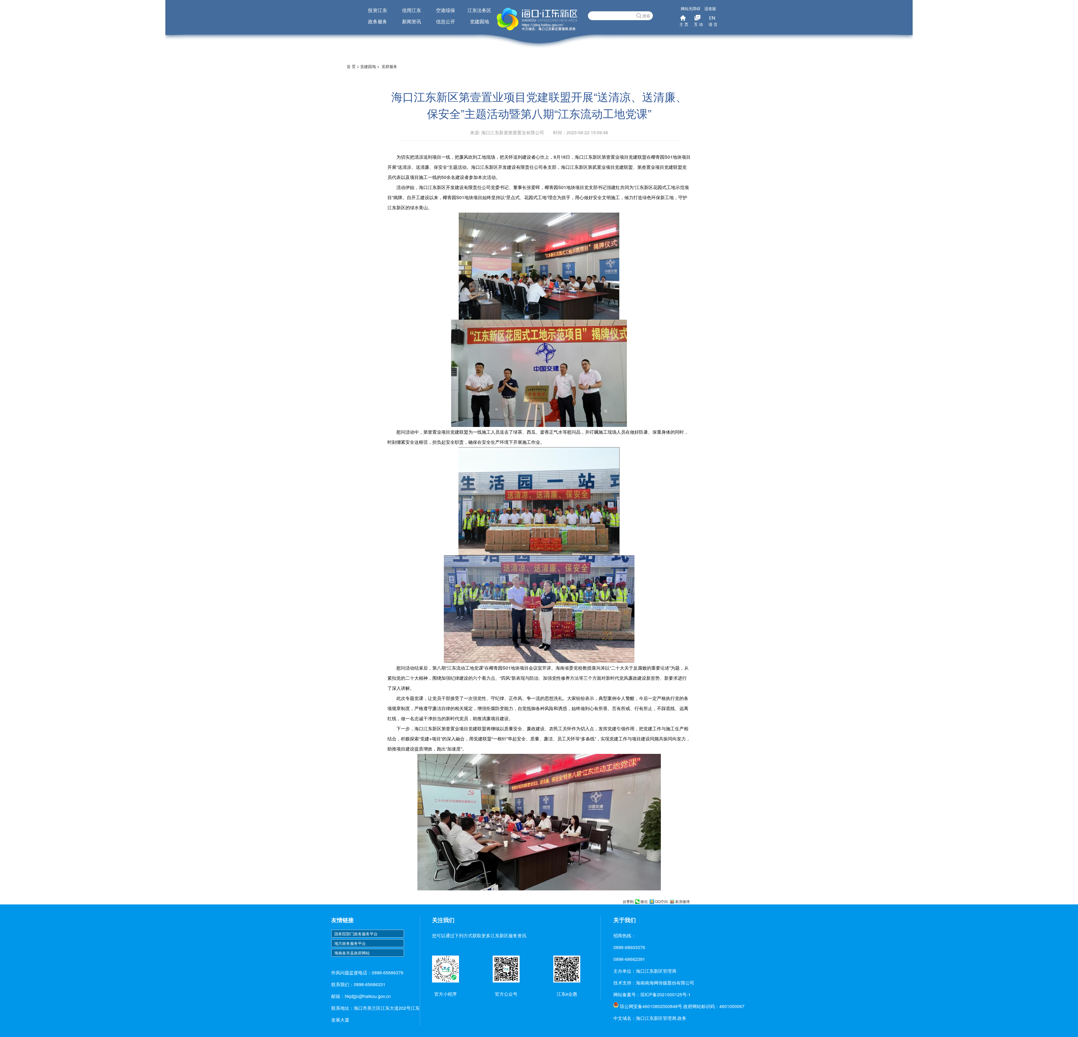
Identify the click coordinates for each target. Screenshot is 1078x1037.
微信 (644, 901)
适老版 (710, 8)
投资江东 (377, 9)
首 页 (351, 66)
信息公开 (445, 21)
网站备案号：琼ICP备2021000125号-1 (652, 994)
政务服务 (377, 21)
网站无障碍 (690, 8)
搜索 (646, 16)
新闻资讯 (411, 21)
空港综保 (445, 9)
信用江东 (411, 9)
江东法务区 (479, 9)
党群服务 (389, 66)
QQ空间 (661, 901)
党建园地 (479, 21)
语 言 (713, 24)
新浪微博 (682, 901)
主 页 (683, 24)
